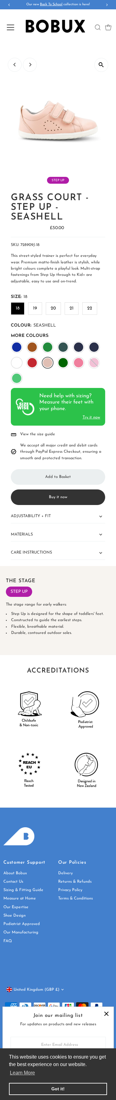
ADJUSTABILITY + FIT (31, 516)
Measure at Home (19, 898)
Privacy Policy (70, 890)
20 (53, 308)
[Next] (30, 65)
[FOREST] (63, 347)
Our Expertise (15, 907)
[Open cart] (108, 27)
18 (17, 308)
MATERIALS (22, 534)
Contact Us (13, 882)
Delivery (65, 873)
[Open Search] (98, 27)
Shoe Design (14, 916)
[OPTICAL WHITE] (17, 363)
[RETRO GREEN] (17, 378)
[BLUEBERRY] (17, 347)
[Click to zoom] (101, 65)
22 (89, 308)
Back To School (51, 4)
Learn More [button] (22, 1072)
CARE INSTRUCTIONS (31, 552)
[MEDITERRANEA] (63, 363)
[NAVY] (78, 347)
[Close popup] (106, 1013)
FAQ (7, 941)
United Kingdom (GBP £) (36, 990)
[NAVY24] (94, 347)
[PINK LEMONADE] (78, 363)
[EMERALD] (48, 347)
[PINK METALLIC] (94, 363)
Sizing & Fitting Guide (23, 890)
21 (72, 308)
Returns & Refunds (75, 882)
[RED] (32, 363)
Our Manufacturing (20, 932)
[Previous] (15, 65)
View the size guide (37, 434)
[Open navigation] (10, 27)
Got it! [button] (58, 1088)
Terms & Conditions (75, 898)
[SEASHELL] (48, 363)
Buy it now (58, 497)
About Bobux (15, 873)
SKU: (15, 245)
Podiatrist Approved (21, 924)
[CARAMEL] (32, 347)
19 (35, 308)
